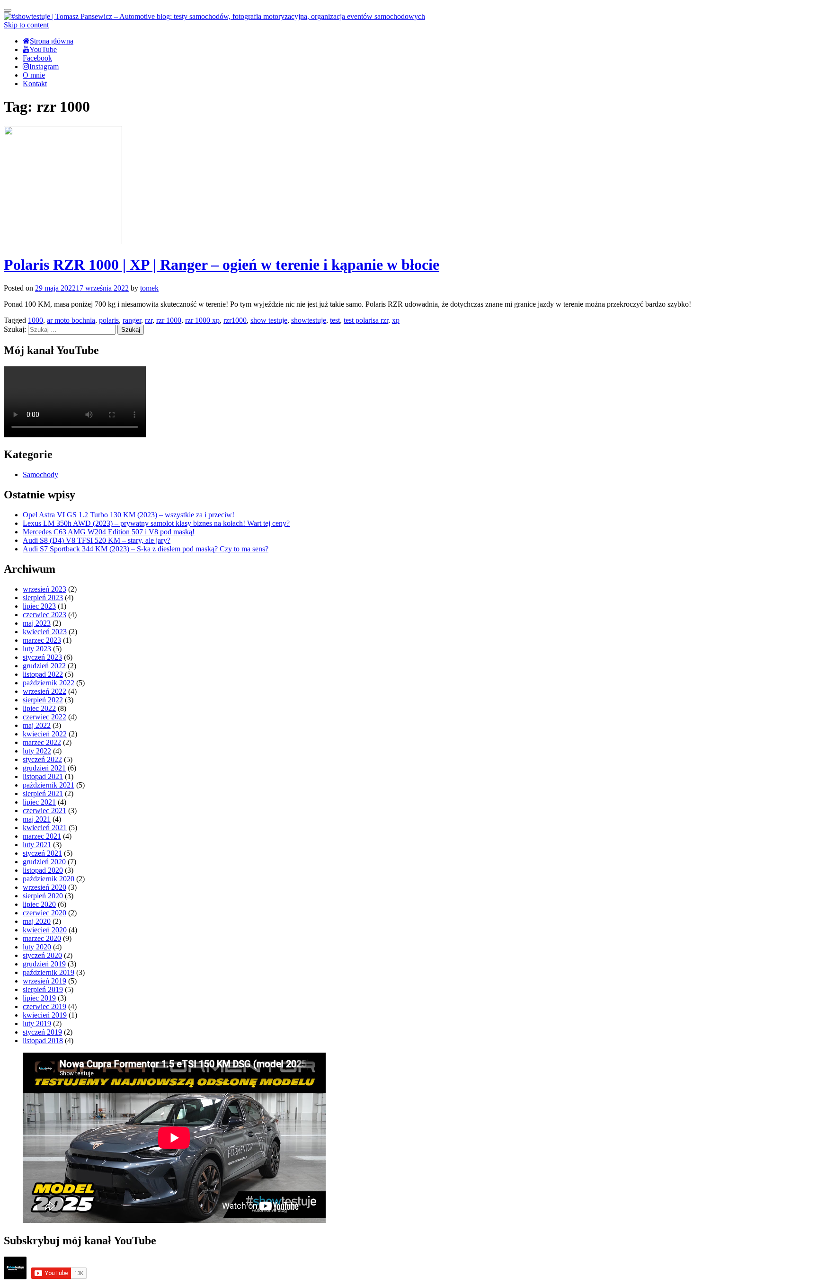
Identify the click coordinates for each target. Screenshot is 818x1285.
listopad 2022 (43, 674)
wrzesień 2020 (44, 887)
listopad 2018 (43, 1041)
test (335, 320)
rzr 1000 (168, 320)
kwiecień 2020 (45, 930)
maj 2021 (37, 819)
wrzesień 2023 (44, 589)
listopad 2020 (43, 870)
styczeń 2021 (42, 853)
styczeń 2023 (42, 657)
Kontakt (35, 84)
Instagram (44, 66)
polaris (109, 320)
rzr (148, 320)
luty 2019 (37, 1023)
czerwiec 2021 (44, 810)
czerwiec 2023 (44, 615)
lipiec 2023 (39, 606)
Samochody (40, 474)
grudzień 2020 (44, 862)
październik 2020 (48, 879)
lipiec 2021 (39, 802)
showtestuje (308, 320)
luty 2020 (37, 947)
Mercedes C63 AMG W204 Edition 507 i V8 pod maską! (109, 532)
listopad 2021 (43, 776)
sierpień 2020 (43, 896)
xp (396, 320)
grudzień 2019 (44, 964)
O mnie (34, 75)
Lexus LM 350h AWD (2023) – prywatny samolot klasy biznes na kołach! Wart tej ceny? (156, 523)
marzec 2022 (42, 742)
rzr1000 (235, 320)
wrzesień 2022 (44, 691)
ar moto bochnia (71, 320)
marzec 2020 (42, 938)
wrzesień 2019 (44, 981)
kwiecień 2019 (45, 1015)
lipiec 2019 (39, 998)
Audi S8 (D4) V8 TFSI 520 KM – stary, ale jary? (96, 540)
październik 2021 (48, 785)
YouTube (43, 49)
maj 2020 (37, 921)
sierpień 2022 (43, 700)
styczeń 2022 (42, 759)
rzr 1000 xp (202, 320)
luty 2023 (37, 649)
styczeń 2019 (42, 1032)
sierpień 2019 (43, 989)
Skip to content (26, 25)
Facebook (37, 58)
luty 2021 (37, 845)
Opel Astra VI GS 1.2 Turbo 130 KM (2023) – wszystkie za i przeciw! (128, 515)
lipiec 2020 (39, 904)
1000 (35, 320)
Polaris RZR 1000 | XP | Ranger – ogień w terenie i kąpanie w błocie (221, 264)
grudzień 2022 (44, 666)
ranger (132, 320)
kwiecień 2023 (45, 632)
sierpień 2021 (43, 793)
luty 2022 (37, 751)
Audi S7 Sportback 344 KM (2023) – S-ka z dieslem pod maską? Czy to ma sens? (145, 549)
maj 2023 (37, 623)
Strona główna (51, 41)
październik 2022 (48, 683)
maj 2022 (37, 725)
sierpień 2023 (43, 598)
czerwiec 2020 (44, 913)
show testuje (268, 320)
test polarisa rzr (366, 320)
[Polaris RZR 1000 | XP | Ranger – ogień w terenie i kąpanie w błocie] (63, 242)
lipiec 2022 (39, 708)
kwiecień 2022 (45, 734)
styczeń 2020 (42, 955)
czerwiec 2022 (44, 717)
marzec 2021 (42, 836)
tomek (149, 288)
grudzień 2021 (44, 768)
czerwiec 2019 (44, 1006)
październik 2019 (48, 972)
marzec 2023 (42, 640)
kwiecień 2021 (45, 828)
